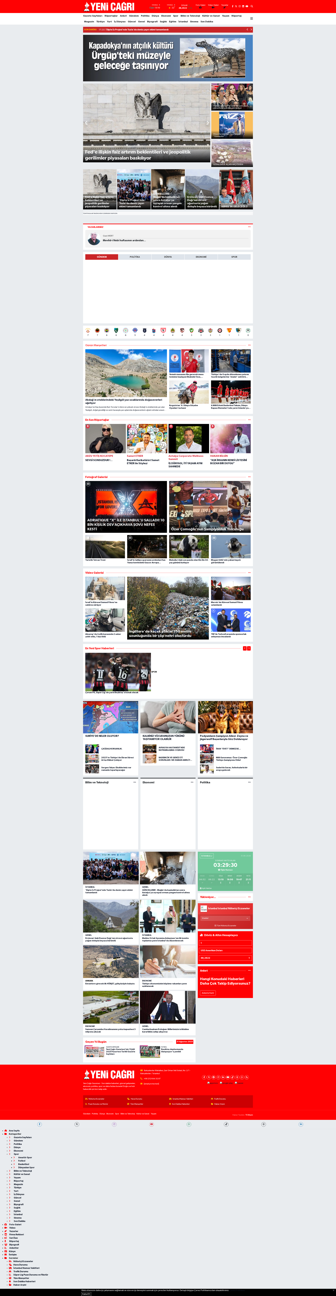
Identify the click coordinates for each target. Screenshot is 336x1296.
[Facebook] (204, 1077)
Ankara (89, 981)
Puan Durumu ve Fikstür (98, 1104)
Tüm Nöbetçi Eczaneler (226, 926)
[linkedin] (301, 1124)
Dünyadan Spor (26, 1167)
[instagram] (114, 1124)
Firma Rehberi (16, 1234)
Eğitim (172, 22)
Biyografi (152, 22)
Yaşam (225, 16)
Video (12, 1228)
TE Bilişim (249, 1115)
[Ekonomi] (192, 782)
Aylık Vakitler (207, 888)
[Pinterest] (213, 1077)
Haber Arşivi (219, 1104)
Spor (175, 16)
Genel (141, 22)
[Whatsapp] (242, 1077)
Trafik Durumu (220, 1099)
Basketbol (23, 1164)
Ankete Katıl (208, 993)
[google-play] (226, 1083)
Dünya (155, 16)
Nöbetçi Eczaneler (96, 1099)
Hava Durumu (136, 1099)
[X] (209, 1077)
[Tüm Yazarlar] (249, 227)
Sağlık (163, 22)
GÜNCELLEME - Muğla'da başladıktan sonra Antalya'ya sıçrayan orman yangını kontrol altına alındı (166, 892)
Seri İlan (13, 1238)
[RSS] (247, 1077)
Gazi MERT (108, 236)
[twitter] (77, 1124)
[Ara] (252, 6)
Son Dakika (207, 22)
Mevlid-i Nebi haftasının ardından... (124, 240)
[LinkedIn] (223, 1077)
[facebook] (39, 1124)
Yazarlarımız (95, 227)
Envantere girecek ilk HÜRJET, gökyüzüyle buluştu (110, 984)
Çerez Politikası (237, 1290)
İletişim (13, 1255)
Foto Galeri (15, 1224)
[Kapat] (334, 1290)
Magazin (89, 22)
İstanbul (183, 22)
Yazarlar (13, 1231)
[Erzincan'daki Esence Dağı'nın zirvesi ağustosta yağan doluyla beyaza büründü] (111, 916)
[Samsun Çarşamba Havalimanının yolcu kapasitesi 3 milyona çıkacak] (111, 1007)
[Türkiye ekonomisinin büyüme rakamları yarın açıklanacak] (168, 961)
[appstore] (212, 1083)
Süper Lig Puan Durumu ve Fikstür (30, 1275)
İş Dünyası (120, 22)
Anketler (14, 1248)
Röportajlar (111, 16)
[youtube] (151, 1124)
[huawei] (239, 1083)
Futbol (21, 1161)
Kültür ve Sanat (211, 16)
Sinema (194, 22)
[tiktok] (226, 1124)
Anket (123, 16)
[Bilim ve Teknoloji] (134, 782)
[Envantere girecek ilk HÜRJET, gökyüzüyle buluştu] (111, 961)
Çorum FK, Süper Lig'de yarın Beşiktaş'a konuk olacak (111, 692)
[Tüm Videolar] (249, 573)
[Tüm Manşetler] (249, 345)
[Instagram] (218, 1077)
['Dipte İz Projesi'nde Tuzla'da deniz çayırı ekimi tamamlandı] (111, 868)
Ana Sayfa (14, 1131)
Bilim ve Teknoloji (190, 16)
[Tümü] (249, 420)
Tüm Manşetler (136, 1104)
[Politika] (249, 782)
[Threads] (237, 1077)
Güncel (132, 22)
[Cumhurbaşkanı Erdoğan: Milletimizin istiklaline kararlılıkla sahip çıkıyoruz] (168, 1007)
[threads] (263, 1124)
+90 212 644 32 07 (152, 1079)
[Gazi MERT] (94, 239)
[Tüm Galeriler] (249, 477)
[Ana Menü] (251, 19)
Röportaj (237, 16)
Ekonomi (166, 16)
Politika (145, 16)
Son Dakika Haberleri (181, 1104)
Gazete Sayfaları (92, 16)
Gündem (134, 16)
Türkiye (100, 22)
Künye (12, 1251)
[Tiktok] (232, 1077)
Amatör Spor (25, 1157)
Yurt (109, 22)
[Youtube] (228, 1077)
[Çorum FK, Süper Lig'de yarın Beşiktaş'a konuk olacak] (118, 672)
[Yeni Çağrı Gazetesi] (109, 6)
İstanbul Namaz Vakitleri (183, 1099)
